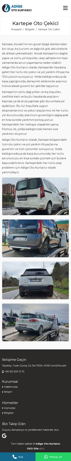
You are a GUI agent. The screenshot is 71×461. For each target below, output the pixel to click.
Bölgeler (30, 29)
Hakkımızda (11, 386)
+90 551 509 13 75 (14, 371)
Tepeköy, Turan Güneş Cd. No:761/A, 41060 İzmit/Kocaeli (34, 365)
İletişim (8, 391)
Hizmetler (10, 408)
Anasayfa (16, 29)
